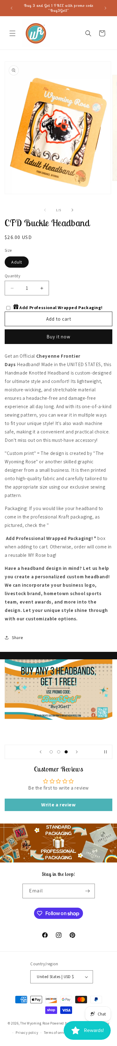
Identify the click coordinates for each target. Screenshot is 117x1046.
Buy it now (58, 337)
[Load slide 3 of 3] (66, 752)
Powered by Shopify (66, 1023)
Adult (16, 262)
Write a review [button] (58, 804)
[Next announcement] (105, 8)
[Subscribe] (88, 891)
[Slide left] (45, 210)
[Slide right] (72, 210)
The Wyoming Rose (34, 1023)
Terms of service (56, 1032)
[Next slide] (77, 752)
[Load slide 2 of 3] (58, 752)
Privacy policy (27, 1032)
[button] (12, 33)
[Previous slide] (40, 752)
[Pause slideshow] (105, 752)
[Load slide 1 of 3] (51, 752)
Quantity (12, 276)
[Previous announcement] (11, 8)
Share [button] (17, 637)
